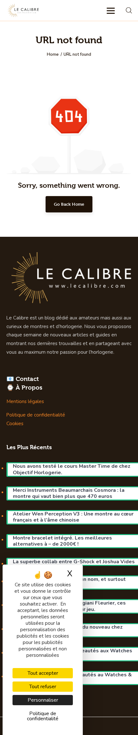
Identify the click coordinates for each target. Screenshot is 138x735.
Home (53, 54)
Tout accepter (43, 673)
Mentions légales (25, 401)
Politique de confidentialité (35, 415)
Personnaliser (43, 700)
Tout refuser (42, 686)
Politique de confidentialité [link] (42, 716)
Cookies (14, 423)
